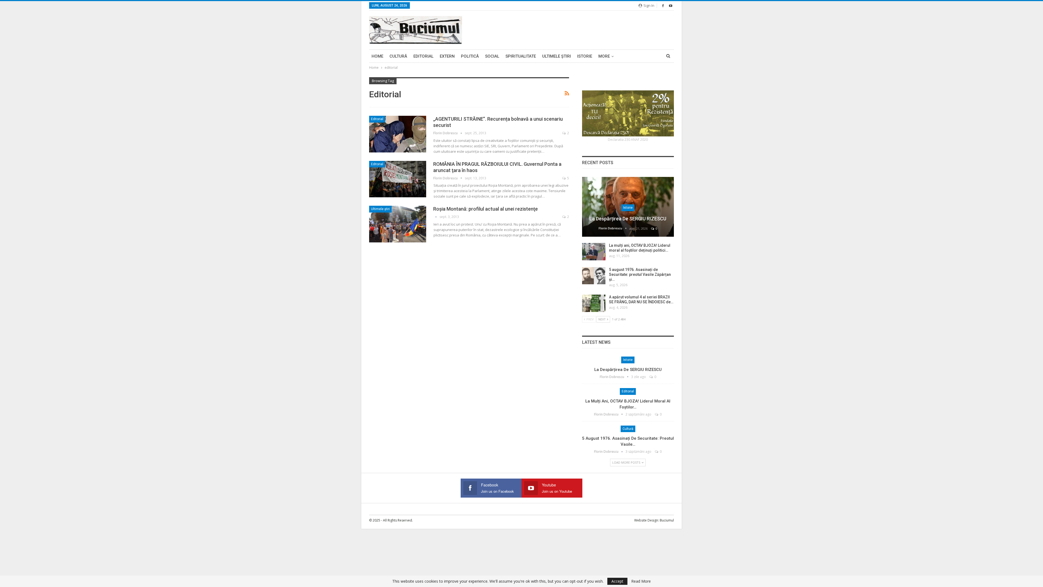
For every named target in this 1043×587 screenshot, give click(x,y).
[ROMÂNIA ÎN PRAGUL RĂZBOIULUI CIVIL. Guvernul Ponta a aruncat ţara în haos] (397, 179)
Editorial (423, 56)
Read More (641, 581)
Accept (617, 581)
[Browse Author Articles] (436, 216)
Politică (470, 56)
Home (377, 56)
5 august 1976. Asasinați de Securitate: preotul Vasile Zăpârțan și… (640, 274)
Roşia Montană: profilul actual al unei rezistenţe (485, 209)
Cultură (398, 56)
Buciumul (667, 520)
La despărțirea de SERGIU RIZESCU (627, 218)
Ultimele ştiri (556, 56)
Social (492, 56)
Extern (447, 56)
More (604, 56)
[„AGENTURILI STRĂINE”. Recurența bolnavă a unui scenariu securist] (397, 134)
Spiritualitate (520, 56)
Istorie (584, 56)
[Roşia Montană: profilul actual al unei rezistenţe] (397, 224)
